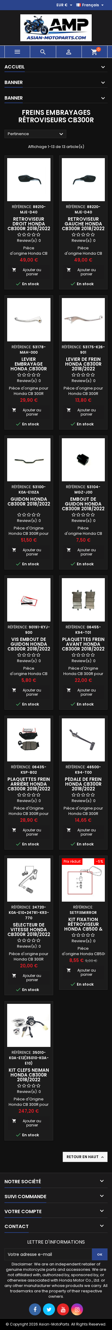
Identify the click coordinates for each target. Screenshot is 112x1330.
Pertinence (36, 134)
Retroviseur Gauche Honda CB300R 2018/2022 (83, 224)
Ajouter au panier (26, 272)
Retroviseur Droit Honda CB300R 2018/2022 (28, 224)
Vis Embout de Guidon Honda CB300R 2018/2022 (28, 644)
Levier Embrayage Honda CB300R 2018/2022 (28, 366)
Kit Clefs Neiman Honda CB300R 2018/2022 (29, 1075)
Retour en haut (86, 1157)
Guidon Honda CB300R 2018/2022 (28, 501)
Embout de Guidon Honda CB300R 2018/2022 (83, 504)
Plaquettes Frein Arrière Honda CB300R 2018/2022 (28, 784)
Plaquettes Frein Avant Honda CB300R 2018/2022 (83, 644)
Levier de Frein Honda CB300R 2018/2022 (83, 364)
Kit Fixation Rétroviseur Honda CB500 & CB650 (83, 926)
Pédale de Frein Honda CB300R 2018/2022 (83, 784)
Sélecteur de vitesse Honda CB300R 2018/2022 (28, 929)
